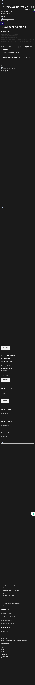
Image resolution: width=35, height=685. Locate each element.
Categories (5, 32)
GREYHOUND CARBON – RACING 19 (8, 359)
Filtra (5, 401)
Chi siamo (4, 631)
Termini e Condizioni (8, 616)
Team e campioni (7, 635)
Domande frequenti (7, 623)
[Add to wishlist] (3, 352)
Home (3, 47)
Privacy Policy (6, 613)
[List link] (17, 524)
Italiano (2, 23)
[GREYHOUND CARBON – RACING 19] (9, 137)
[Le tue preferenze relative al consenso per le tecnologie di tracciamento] (33, 514)
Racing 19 (18, 47)
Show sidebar (8, 57)
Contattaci (4, 638)
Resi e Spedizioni (7, 620)
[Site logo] (13, 1)
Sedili (10, 47)
